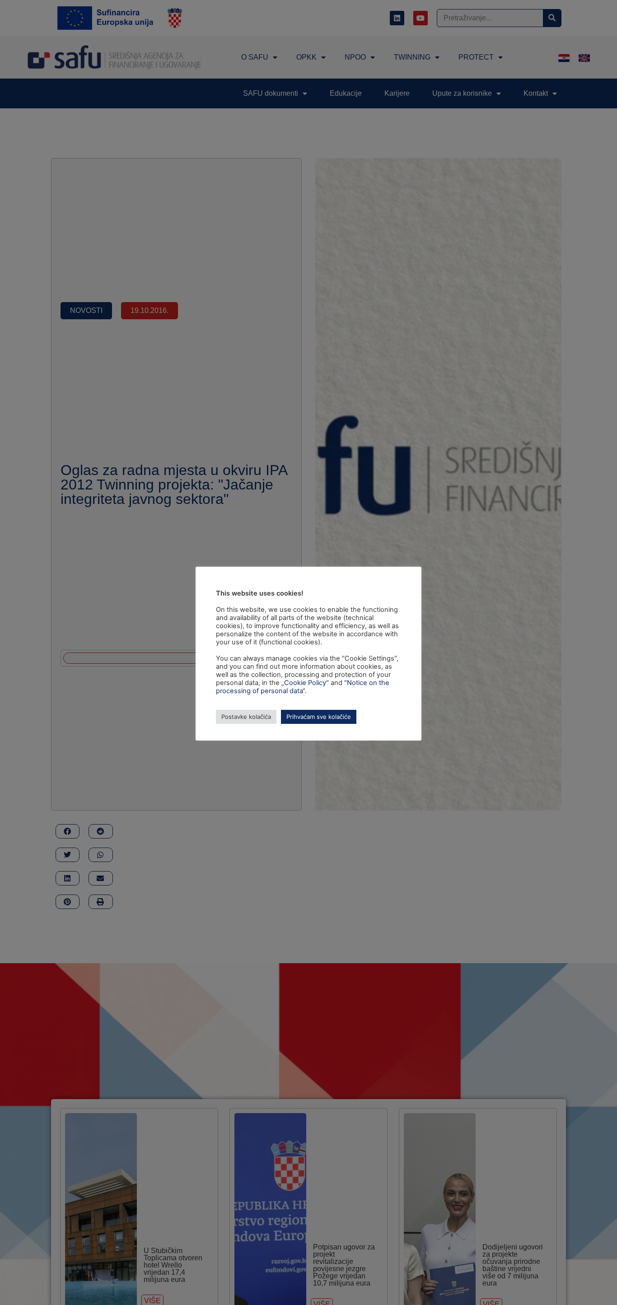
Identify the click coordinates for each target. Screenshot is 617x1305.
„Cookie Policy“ (305, 683)
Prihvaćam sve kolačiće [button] (318, 716)
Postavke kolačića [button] (246, 716)
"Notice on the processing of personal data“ (302, 687)
